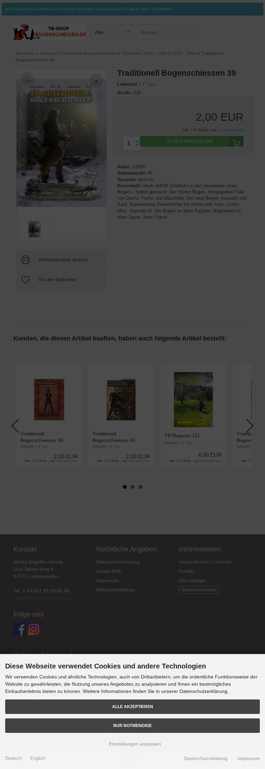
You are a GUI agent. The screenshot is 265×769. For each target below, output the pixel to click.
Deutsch (13, 758)
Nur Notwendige (132, 725)
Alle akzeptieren (132, 706)
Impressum (248, 758)
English (37, 758)
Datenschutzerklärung (205, 758)
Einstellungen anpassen (134, 744)
